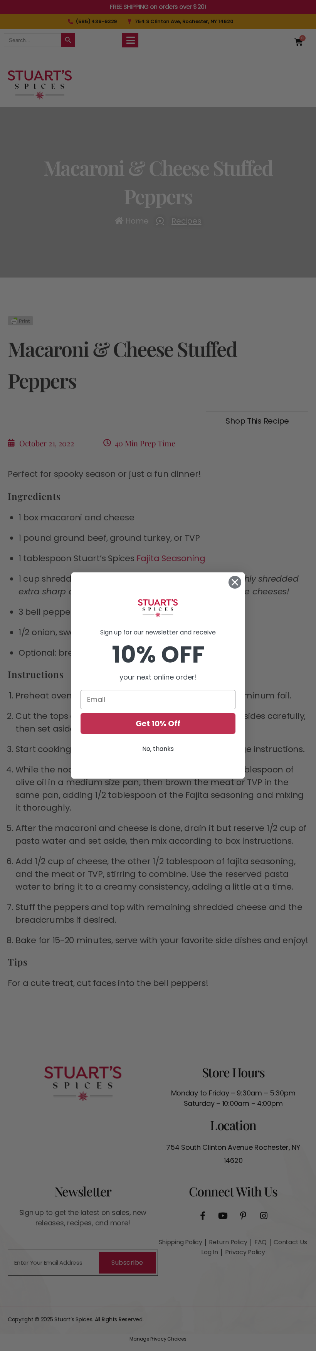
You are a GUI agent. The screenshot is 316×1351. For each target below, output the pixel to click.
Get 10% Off (158, 723)
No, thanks (158, 748)
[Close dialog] (235, 582)
